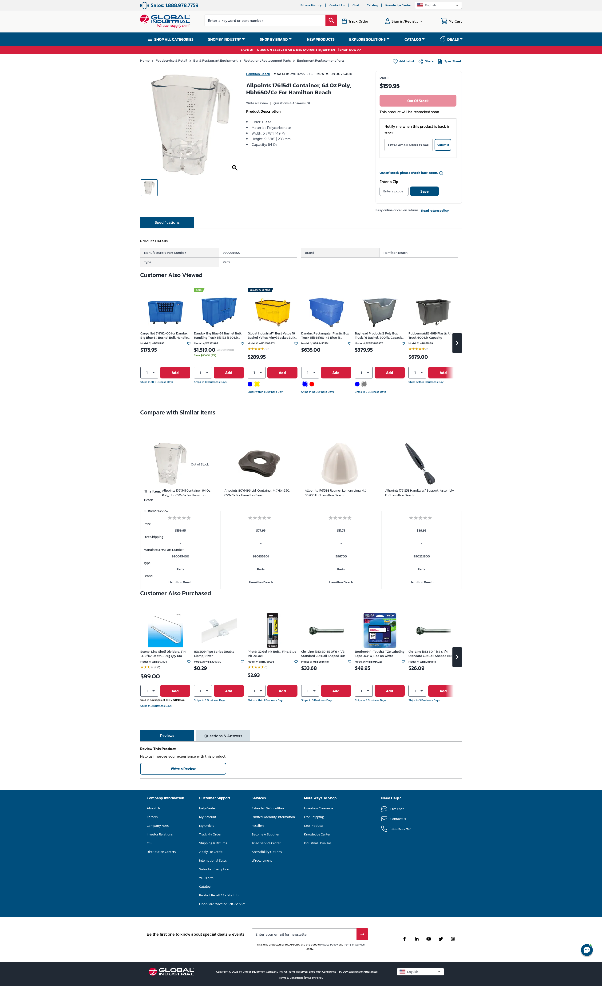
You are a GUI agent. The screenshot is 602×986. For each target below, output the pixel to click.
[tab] (167, 222)
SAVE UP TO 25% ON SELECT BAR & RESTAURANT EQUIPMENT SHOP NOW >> (301, 50)
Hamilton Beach (258, 74)
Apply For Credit (210, 851)
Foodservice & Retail (171, 60)
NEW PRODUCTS (321, 39)
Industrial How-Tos (317, 843)
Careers (152, 817)
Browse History (311, 5)
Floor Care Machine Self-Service (222, 904)
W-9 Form (206, 877)
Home (145, 60)
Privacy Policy (329, 944)
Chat (355, 5)
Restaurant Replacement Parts (267, 60)
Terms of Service (354, 944)
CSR (149, 843)
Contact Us (337, 5)
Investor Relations (160, 834)
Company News (158, 825)
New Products (313, 825)
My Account (207, 817)
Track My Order (210, 834)
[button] (438, 5)
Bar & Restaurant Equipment (215, 60)
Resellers (258, 825)
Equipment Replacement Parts (321, 60)
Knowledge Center (398, 5)
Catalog (372, 5)
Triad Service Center (266, 843)
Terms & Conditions (291, 978)
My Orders (206, 825)
